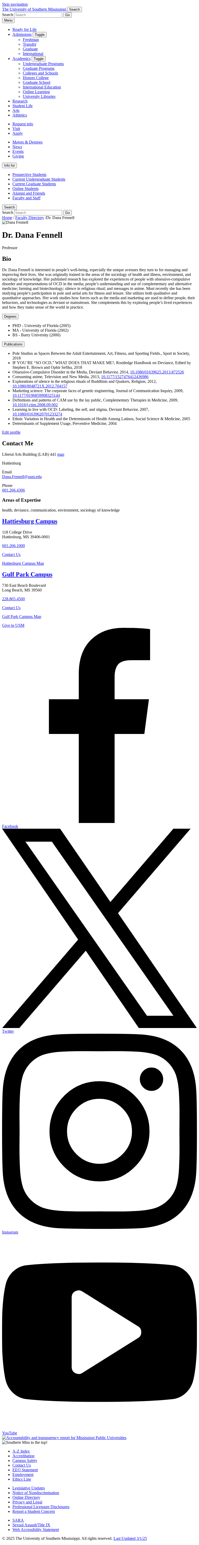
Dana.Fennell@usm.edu (22, 476)
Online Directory (26, 1497)
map (60, 454)
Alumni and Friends (28, 193)
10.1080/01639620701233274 (37, 414)
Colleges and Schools (40, 73)
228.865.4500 (13, 599)
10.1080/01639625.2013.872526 (157, 372)
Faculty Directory (29, 217)
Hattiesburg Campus (29, 521)
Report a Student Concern (33, 1511)
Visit (16, 128)
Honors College (36, 78)
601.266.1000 (13, 545)
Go (67, 15)
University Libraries (39, 96)
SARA (18, 1520)
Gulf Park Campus (27, 574)
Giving (18, 156)
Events (18, 151)
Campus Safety (24, 1460)
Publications (13, 344)
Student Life (22, 106)
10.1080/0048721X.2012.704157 (39, 386)
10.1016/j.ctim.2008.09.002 (35, 405)
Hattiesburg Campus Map (23, 563)
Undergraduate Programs (43, 64)
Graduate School (36, 82)
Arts (15, 110)
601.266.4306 (13, 490)
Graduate (30, 49)
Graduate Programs (38, 68)
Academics (21, 58)
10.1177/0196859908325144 (36, 395)
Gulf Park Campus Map (21, 616)
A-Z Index (21, 1451)
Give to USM (13, 625)
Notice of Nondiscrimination (35, 1492)
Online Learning (36, 92)
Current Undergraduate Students (38, 179)
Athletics (19, 115)
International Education (42, 87)
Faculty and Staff (26, 198)
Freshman (31, 39)
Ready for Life (24, 29)
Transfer (29, 44)
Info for (9, 165)
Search (9, 207)
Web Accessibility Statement (35, 1529)
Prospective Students (29, 174)
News (17, 147)
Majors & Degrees (27, 142)
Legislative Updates (28, 1488)
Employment (22, 1474)
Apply (17, 133)
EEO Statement (25, 1470)
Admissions (22, 34)
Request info (22, 124)
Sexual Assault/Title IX (31, 1525)
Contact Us (11, 554)
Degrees (10, 316)
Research (19, 101)
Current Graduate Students (34, 184)
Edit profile (11, 432)
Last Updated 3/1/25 (130, 1538)
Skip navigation (15, 4)
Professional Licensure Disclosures (40, 1507)
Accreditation (23, 1456)
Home (7, 217)
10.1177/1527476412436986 (124, 377)
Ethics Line (21, 1479)
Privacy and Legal (27, 1502)
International (33, 53)
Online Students (25, 188)
